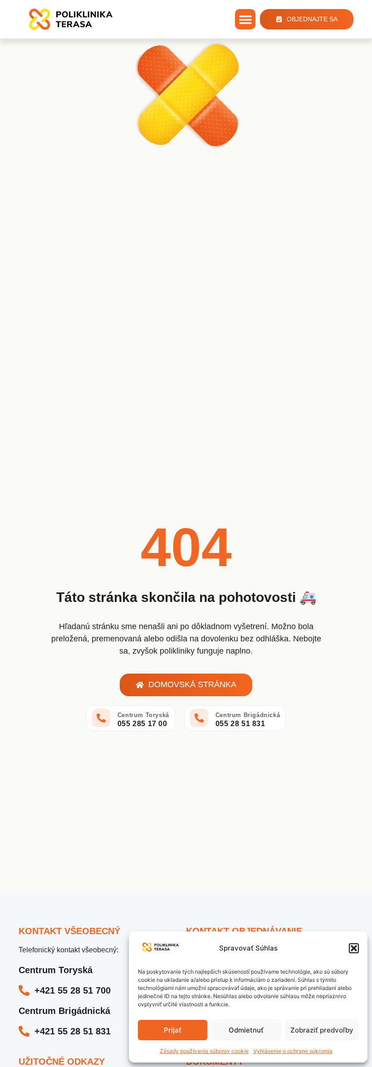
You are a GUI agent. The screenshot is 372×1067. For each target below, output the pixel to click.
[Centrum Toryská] (101, 718)
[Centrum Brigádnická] (199, 718)
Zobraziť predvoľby (321, 1030)
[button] (353, 948)
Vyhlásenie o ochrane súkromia (293, 1051)
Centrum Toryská (143, 715)
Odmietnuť (246, 1030)
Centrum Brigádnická (247, 715)
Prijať (172, 1030)
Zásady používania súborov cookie (204, 1051)
